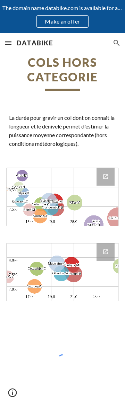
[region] (62, 16)
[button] (8, 42)
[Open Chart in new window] (106, 177)
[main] (62, 73)
